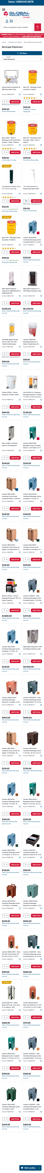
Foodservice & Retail (14, 42)
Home (4, 42)
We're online (29, 1167)
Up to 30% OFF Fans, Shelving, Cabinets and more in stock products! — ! (22, 35)
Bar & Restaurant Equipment (33, 42)
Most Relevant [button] (9, 59)
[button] (5, 101)
